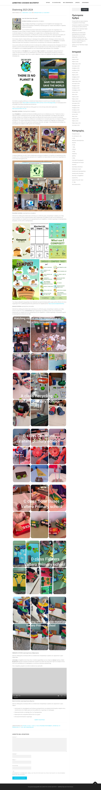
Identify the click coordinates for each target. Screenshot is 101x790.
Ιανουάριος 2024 (76, 83)
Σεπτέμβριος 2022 (76, 112)
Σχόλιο (14, 737)
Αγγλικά (24, 725)
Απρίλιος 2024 (75, 79)
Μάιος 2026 (74, 57)
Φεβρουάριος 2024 (76, 81)
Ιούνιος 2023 (75, 92)
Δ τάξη (37, 725)
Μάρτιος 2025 (75, 74)
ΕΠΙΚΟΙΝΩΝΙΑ (85, 2)
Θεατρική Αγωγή (75, 133)
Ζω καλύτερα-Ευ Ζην (76, 136)
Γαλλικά (74, 149)
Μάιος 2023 (74, 94)
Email (14, 759)
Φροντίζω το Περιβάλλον (77, 175)
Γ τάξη (33, 725)
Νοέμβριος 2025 (75, 68)
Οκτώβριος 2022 (75, 110)
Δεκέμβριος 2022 (76, 105)
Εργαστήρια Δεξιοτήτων (77, 166)
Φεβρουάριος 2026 (76, 63)
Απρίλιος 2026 (75, 59)
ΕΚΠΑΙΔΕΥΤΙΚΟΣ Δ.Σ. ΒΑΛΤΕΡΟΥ (41, 12)
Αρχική (48, 2)
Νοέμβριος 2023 (75, 85)
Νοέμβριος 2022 (75, 107)
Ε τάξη (73, 158)
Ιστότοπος (15, 765)
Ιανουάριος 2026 (76, 66)
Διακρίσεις (74, 153)
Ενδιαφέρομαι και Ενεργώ (78, 162)
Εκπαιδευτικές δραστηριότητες (79, 171)
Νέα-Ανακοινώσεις (29, 727)
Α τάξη (73, 138)
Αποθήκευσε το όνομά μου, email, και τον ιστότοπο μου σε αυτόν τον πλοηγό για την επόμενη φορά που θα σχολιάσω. (38, 773)
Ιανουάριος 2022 (76, 125)
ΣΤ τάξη (21, 727)
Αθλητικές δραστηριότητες (78, 140)
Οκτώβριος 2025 (75, 70)
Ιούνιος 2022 (75, 114)
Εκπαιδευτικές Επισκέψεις (77, 173)
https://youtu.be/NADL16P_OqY (19, 108)
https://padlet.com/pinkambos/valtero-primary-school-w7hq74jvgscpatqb (39, 102)
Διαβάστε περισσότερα (39, 720)
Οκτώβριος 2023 (75, 88)
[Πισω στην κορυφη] (95, 783)
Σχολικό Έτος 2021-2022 (77, 180)
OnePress (60, 786)
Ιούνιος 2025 (75, 72)
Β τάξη (29, 725)
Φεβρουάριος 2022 (76, 123)
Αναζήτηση (84, 9)
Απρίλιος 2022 (75, 118)
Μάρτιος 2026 (75, 61)
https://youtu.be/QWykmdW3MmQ (56, 303)
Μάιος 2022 (74, 116)
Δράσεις (77, 2)
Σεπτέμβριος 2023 (76, 90)
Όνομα (14, 754)
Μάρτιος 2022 (75, 120)
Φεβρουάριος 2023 (76, 101)
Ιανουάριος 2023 (76, 103)
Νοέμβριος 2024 (75, 77)
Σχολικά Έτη (75, 177)
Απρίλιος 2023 (75, 96)
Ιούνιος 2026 (75, 55)
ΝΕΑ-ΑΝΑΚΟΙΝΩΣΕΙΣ (68, 2)
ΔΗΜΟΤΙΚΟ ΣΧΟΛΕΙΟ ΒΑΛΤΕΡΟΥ (25, 3)
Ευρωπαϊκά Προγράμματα (45, 725)
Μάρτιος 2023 (75, 99)
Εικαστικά (74, 164)
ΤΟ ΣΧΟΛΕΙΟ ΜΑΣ (56, 2)
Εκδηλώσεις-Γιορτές (76, 169)
